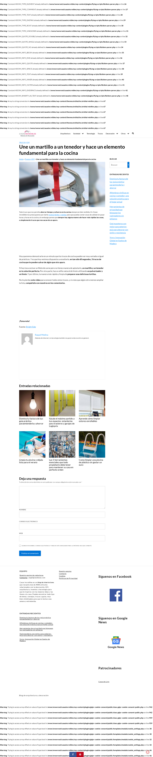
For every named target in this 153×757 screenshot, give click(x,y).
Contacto (62, 574)
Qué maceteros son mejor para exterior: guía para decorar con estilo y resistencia (36, 634)
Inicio (21, 159)
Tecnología (91, 133)
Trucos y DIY (24, 142)
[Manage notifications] (148, 752)
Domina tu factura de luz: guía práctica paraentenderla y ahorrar (35, 618)
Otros (123, 133)
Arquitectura (65, 133)
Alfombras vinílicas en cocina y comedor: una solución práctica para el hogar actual (36, 623)
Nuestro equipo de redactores (31, 575)
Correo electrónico (28, 521)
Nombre (22, 510)
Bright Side (31, 327)
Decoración (110, 133)
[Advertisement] (62, 238)
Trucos (100, 133)
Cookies (62, 576)
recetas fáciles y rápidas (57, 215)
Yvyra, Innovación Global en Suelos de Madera (118, 240)
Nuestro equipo (65, 571)
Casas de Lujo (103, 682)
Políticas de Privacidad (68, 578)
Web (21, 533)
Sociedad (76, 133)
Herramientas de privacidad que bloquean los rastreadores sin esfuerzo (117, 212)
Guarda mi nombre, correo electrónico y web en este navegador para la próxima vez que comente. (57, 545)
